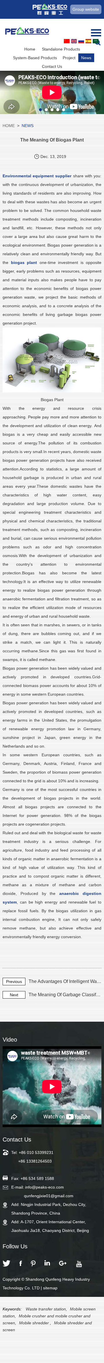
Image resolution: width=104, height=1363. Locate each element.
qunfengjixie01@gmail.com (48, 1195)
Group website (86, 9)
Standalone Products (61, 49)
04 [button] (57, 109)
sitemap (50, 1288)
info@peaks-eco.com (44, 1187)
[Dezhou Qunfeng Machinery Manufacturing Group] (27, 32)
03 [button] (52, 109)
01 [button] (40, 109)
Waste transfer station (46, 1309)
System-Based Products (35, 57)
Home (29, 49)
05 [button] (63, 109)
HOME (9, 125)
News (86, 57)
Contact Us (52, 66)
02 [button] (46, 109)
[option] (52, 92)
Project (69, 57)
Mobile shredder (34, 1323)
